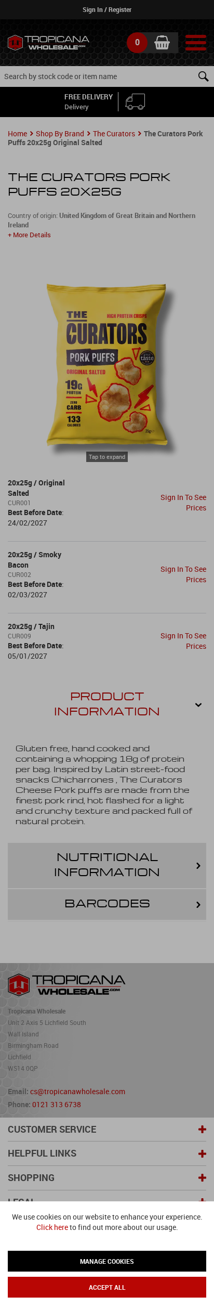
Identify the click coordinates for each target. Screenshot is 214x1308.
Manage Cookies (107, 1261)
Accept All (107, 1287)
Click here (52, 1227)
